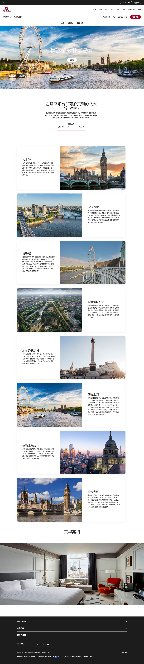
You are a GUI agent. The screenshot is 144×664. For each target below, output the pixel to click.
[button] (126, 2)
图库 (139, 9)
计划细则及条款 (42, 657)
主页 (62, 23)
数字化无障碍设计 (76, 657)
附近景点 (70, 23)
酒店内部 (80, 23)
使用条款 (33, 657)
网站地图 (85, 657)
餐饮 (112, 9)
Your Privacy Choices (63, 657)
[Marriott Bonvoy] (137, 2)
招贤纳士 (26, 657)
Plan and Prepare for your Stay (72, 127)
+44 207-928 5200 (121, 17)
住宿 (100, 9)
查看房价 (135, 17)
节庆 (123, 9)
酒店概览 (72, 60)
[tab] (67, 606)
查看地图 (107, 17)
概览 (94, 9)
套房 (106, 9)
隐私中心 (50, 657)
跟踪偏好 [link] (19, 656)
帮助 (91, 657)
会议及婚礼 (131, 9)
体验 (118, 9)
